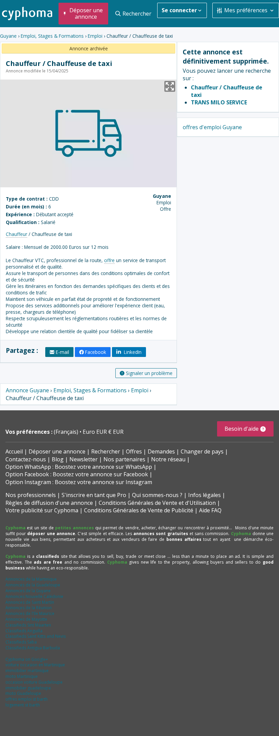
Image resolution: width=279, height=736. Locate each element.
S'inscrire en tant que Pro (94, 495)
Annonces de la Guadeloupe (32, 585)
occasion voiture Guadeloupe (34, 682)
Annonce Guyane (27, 390)
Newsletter (83, 459)
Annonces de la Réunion (28, 608)
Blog (58, 459)
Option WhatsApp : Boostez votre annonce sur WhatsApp (78, 466)
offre (109, 260)
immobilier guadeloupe (28, 688)
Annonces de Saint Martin (29, 602)
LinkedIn (132, 352)
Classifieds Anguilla (24, 631)
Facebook (95, 352)
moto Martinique (21, 676)
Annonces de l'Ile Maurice (29, 613)
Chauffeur (16, 234)
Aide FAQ (210, 510)
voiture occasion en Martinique (35, 665)
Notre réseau (168, 459)
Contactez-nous (25, 459)
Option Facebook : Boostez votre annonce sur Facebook (76, 474)
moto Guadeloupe (23, 693)
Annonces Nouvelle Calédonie (34, 596)
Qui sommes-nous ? (157, 495)
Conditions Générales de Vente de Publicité (138, 510)
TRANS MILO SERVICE (219, 102)
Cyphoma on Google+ (26, 659)
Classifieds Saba (21, 642)
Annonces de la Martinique (31, 579)
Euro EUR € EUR (103, 431)
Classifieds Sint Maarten (28, 625)
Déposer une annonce (57, 451)
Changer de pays (202, 451)
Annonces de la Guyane (28, 591)
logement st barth (22, 705)
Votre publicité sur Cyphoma (41, 510)
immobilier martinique (27, 670)
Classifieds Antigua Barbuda (32, 648)
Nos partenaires (124, 459)
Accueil (14, 451)
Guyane (8, 36)
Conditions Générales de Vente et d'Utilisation (157, 503)
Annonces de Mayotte (26, 619)
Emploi (95, 36)
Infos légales (204, 495)
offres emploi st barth (26, 699)
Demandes (161, 451)
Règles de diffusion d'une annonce (49, 503)
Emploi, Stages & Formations (52, 36)
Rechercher (105, 451)
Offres (134, 451)
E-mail (62, 352)
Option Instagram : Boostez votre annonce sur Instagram (78, 482)
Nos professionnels (30, 495)
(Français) (67, 431)
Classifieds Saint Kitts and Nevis (35, 636)
